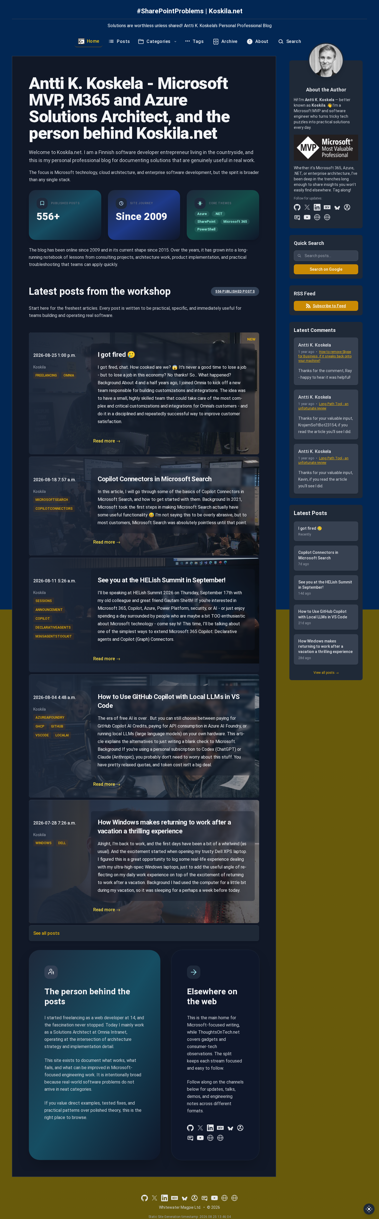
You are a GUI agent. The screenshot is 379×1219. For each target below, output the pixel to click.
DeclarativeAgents (53, 627)
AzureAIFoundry (50, 717)
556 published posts (235, 291)
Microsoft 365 (235, 222)
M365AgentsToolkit (54, 636)
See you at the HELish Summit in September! (162, 580)
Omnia (69, 375)
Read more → (106, 441)
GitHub (57, 726)
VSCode (42, 735)
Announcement (49, 610)
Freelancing (46, 375)
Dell (62, 843)
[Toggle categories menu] (175, 41)
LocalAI (62, 735)
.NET (218, 214)
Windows (44, 843)
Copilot (43, 619)
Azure (202, 214)
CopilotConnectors (54, 509)
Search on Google (326, 269)
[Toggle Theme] (369, 1209)
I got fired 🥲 (116, 354)
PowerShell (206, 229)
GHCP (40, 726)
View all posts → (326, 672)
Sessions (44, 601)
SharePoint (206, 222)
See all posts (46, 933)
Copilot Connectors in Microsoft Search (155, 479)
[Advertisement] (326, 770)
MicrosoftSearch (52, 500)
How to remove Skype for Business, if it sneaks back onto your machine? (325, 356)
